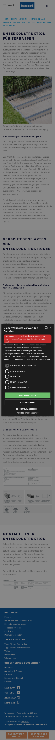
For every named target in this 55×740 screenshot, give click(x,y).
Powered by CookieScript (27, 413)
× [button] (50, 327)
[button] (27, 408)
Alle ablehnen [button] (27, 402)
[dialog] (27, 370)
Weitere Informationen (40, 359)
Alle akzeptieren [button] (27, 395)
